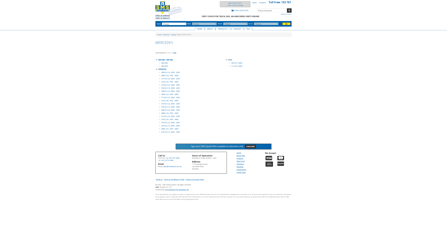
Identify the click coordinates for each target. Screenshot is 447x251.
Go (286, 24)
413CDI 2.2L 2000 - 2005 (170, 122)
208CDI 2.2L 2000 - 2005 (170, 72)
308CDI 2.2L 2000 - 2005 (170, 91)
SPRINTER (162, 69)
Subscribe (250, 146)
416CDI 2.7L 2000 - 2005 (170, 126)
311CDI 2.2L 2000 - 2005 (170, 97)
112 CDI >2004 (236, 66)
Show (169, 53)
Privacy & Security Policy (195, 179)
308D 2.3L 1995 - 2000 (169, 94)
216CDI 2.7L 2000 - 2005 (170, 88)
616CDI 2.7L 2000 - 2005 (170, 132)
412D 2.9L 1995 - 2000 (169, 119)
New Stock (241, 161)
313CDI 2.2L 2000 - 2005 (170, 104)
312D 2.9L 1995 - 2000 (169, 100)
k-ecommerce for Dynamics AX (177, 189)
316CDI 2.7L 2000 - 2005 (170, 107)
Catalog (173, 35)
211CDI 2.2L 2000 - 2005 (170, 79)
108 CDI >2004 (236, 63)
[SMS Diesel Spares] (168, 10)
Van (179, 35)
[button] (239, 11)
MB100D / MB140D (165, 60)
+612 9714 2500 (167, 160)
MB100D (164, 63)
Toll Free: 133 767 (280, 2)
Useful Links (241, 172)
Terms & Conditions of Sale (174, 179)
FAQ (248, 29)
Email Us (159, 179)
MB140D (164, 66)
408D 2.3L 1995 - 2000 (169, 113)
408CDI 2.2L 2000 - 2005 (170, 110)
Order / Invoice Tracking (235, 5)
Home (254, 3)
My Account (237, 3)
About (210, 29)
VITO (230, 60)
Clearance (240, 164)
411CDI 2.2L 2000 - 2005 (170, 116)
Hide (174, 53)
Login (230, 3)
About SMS (241, 156)
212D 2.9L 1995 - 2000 (169, 82)
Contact (237, 29)
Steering (166, 35)
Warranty (240, 167)
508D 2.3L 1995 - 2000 (169, 129)
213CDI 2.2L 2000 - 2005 (170, 85)
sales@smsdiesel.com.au (172, 166)
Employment (241, 169)
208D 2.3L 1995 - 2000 (169, 75)
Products (262, 3)
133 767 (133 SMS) (172, 158)
